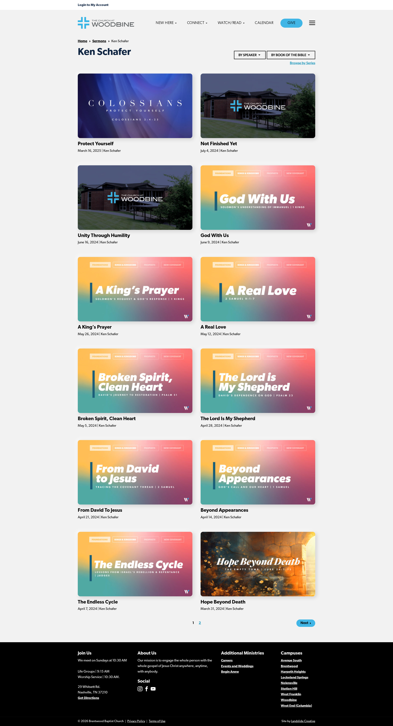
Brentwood (289, 666)
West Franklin (291, 694)
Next (304, 623)
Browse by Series (302, 63)
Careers (227, 660)
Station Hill (289, 689)
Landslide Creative (303, 721)
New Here (165, 23)
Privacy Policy (136, 721)
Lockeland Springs (294, 677)
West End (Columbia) (296, 706)
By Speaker (247, 55)
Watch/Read (230, 23)
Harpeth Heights (293, 672)
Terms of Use (157, 721)
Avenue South (291, 660)
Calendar (264, 23)
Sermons (99, 41)
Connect (195, 23)
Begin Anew (230, 672)
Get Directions (88, 698)
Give (291, 23)
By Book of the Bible (288, 55)
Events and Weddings (237, 666)
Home (82, 41)
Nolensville (289, 683)
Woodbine (289, 700)
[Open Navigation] (312, 23)
